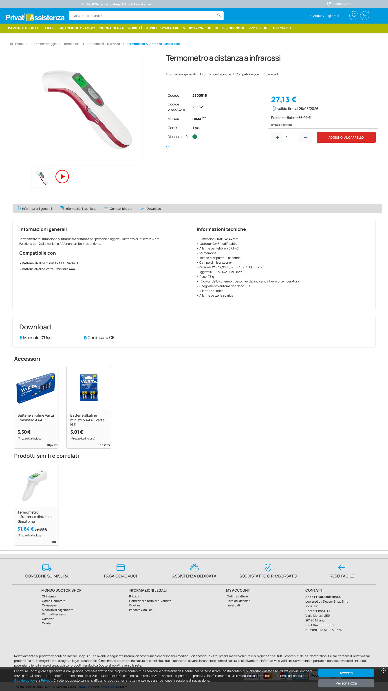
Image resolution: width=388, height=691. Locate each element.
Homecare (169, 28)
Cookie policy (24, 680)
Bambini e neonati (23, 28)
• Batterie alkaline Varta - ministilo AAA (47, 269)
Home (17, 43)
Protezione (259, 28)
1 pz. (196, 127)
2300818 (199, 95)
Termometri (72, 44)
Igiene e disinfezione (226, 28)
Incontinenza (111, 28)
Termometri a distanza (103, 44)
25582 (197, 107)
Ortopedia (282, 28)
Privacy (46, 680)
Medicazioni (194, 28)
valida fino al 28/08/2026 (297, 108)
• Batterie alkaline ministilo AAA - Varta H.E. (50, 263)
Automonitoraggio (77, 28)
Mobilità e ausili (142, 28)
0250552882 (341, 4)
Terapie (49, 28)
